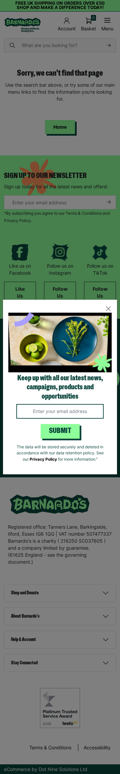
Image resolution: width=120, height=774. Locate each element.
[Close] (108, 308)
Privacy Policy (43, 459)
